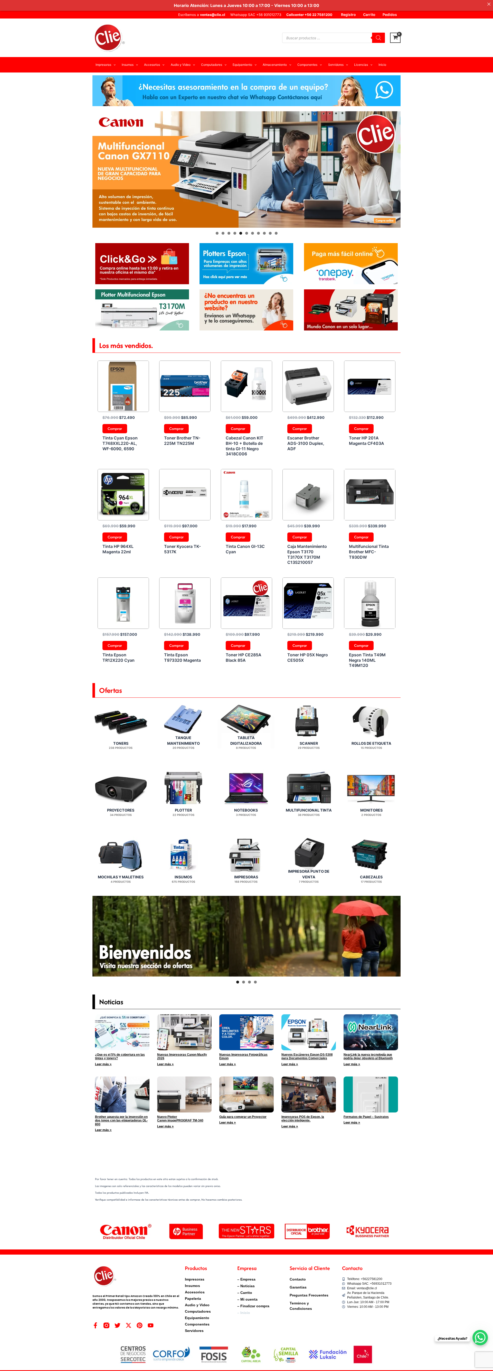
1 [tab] (217, 233)
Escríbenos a (201, 15)
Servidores (194, 1331)
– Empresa (246, 1279)
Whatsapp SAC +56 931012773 (255, 15)
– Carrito (244, 1293)
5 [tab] (240, 233)
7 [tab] (252, 233)
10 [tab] (270, 233)
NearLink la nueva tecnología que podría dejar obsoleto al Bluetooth (368, 1056)
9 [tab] (264, 233)
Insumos (192, 1286)
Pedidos (390, 14)
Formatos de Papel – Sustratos (366, 1117)
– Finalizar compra (253, 1306)
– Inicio (243, 1313)
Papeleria (193, 1298)
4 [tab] (234, 233)
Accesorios (195, 1292)
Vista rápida (123, 407)
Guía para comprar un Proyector (243, 1117)
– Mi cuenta (247, 1299)
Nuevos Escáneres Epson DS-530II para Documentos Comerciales (307, 1056)
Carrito (369, 14)
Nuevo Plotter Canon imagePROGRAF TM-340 (180, 1118)
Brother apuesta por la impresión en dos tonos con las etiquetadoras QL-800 (121, 1120)
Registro (348, 14)
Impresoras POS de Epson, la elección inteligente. (302, 1118)
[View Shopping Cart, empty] (395, 38)
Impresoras (194, 1279)
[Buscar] (378, 38)
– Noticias (246, 1286)
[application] (113, 64)
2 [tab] (223, 233)
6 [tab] (246, 233)
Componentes (197, 1324)
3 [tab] (228, 233)
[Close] (489, 4)
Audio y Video (197, 1305)
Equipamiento (197, 1318)
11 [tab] (276, 233)
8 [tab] (258, 233)
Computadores (198, 1311)
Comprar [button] (115, 428)
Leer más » (103, 1064)
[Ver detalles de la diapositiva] (246, 169)
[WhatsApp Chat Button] (480, 1337)
